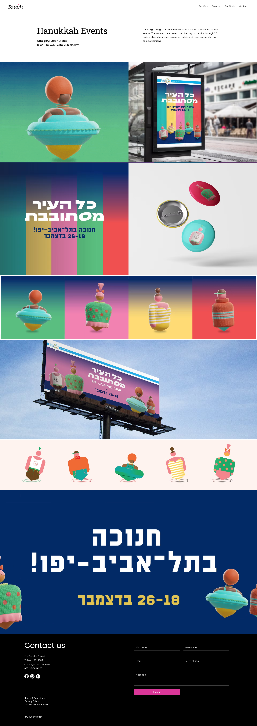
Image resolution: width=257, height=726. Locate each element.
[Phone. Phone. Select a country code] (188, 661)
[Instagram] (32, 676)
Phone (186, 655)
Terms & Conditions (35, 698)
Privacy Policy (32, 701)
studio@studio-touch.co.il (38, 664)
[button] (251, 336)
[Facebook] (26, 676)
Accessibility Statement (37, 704)
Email (137, 655)
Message (139, 669)
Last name (188, 642)
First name (139, 642)
